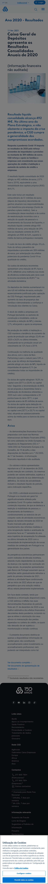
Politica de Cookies (21, 868)
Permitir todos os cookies (24, 880)
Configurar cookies (24, 873)
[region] (24, 859)
